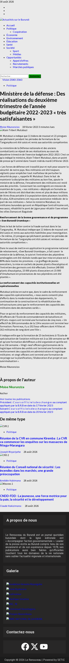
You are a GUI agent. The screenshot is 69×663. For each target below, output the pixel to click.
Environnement (14, 38)
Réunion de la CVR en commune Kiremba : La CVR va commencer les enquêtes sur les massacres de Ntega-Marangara (33, 442)
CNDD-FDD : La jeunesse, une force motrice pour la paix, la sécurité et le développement (33, 497)
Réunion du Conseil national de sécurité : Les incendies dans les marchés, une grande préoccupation (30, 470)
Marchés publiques (23, 66)
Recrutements (20, 63)
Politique (11, 28)
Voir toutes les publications (15, 399)
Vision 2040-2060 (12, 79)
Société (10, 47)
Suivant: (31, 410)
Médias (17, 54)
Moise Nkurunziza (10, 126)
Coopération (20, 31)
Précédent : (33, 404)
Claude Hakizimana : (11, 505)
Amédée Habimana (10, 480)
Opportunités (13, 57)
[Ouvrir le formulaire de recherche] (1, 72)
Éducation (11, 41)
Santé (9, 44)
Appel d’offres (20, 60)
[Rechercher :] (14, 76)
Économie (11, 34)
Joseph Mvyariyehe (10, 451)
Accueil (10, 25)
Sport (16, 50)
